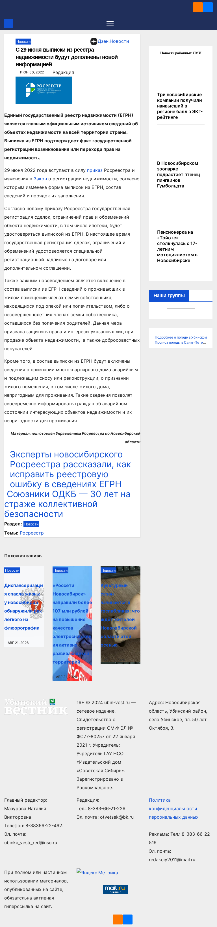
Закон (40, 178)
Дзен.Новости (113, 41)
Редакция (63, 72)
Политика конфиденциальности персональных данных (174, 808)
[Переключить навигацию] (110, 23)
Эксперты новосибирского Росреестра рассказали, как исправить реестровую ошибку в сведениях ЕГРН (70, 469)
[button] (209, 23)
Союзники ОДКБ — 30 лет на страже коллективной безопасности (67, 504)
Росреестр (32, 533)
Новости (23, 41)
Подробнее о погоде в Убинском (181, 337)
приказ (95, 170)
